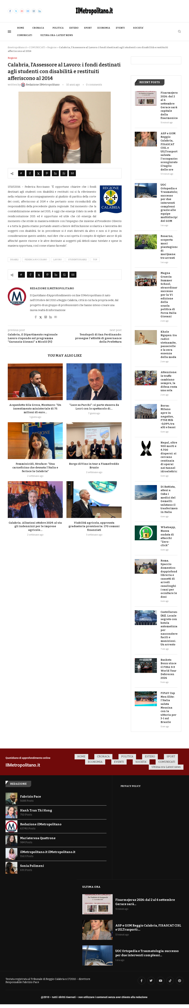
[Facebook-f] (141, 981)
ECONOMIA (103, 28)
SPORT (88, 28)
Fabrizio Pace (30, 796)
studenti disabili (77, 259)
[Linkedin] (39, 11)
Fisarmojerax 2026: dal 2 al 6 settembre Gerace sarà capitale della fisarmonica (169, 105)
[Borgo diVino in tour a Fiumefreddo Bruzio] (93, 440)
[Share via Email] (72, 173)
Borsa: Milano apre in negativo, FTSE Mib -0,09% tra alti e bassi (168, 416)
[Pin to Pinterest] (46, 173)
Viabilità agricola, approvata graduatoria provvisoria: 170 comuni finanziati (94, 526)
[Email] (27, 11)
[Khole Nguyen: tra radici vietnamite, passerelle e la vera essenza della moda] (146, 337)
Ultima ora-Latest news (56, 35)
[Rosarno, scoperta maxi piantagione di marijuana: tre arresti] (146, 241)
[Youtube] (22, 11)
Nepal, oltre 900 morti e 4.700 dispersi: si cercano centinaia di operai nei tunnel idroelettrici (169, 457)
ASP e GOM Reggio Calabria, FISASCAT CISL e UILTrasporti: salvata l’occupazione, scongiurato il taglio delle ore (169, 151)
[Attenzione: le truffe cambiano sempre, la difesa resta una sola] (146, 378)
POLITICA (58, 28)
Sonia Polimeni (32, 866)
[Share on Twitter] (38, 173)
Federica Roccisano (36, 259)
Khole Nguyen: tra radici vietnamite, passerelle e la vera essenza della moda (169, 344)
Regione (52, 47)
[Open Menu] (9, 31)
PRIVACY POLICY (131, 786)
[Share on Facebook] (29, 173)
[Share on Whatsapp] (63, 173)
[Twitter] (16, 11)
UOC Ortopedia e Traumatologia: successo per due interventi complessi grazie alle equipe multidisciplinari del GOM (169, 203)
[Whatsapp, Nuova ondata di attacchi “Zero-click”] (146, 533)
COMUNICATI (24, 35)
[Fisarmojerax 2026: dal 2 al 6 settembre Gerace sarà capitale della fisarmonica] (146, 98)
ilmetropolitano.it (17, 47)
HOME (20, 28)
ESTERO (73, 28)
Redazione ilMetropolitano (52, 288)
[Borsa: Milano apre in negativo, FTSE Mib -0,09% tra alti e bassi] (146, 411)
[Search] (179, 31)
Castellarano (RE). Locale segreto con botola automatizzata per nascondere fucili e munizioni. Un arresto (169, 628)
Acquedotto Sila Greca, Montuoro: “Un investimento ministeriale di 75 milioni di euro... (35, 408)
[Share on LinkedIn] (55, 173)
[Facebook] (10, 11)
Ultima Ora (91, 886)
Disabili (14, 259)
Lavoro (57, 259)
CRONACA (38, 28)
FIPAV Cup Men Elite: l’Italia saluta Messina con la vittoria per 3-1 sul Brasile (168, 708)
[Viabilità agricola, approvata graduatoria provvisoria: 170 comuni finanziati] (93, 499)
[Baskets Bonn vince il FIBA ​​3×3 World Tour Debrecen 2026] (146, 665)
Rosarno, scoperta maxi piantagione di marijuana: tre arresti (169, 247)
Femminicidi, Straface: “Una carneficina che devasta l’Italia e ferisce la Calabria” (35, 467)
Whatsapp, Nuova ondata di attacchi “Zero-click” (168, 536)
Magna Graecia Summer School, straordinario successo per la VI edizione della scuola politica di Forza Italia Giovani (169, 295)
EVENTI (120, 28)
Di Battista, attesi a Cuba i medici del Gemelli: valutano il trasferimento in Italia (169, 499)
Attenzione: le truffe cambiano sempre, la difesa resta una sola (169, 381)
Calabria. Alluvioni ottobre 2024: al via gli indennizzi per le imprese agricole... (35, 526)
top (95, 259)
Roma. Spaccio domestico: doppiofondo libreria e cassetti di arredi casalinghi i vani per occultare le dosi (169, 578)
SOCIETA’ (138, 28)
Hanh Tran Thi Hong (36, 810)
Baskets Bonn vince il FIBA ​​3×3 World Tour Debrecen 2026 (168, 669)
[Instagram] (33, 11)
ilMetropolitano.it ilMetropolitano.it (47, 852)
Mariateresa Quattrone (38, 838)
